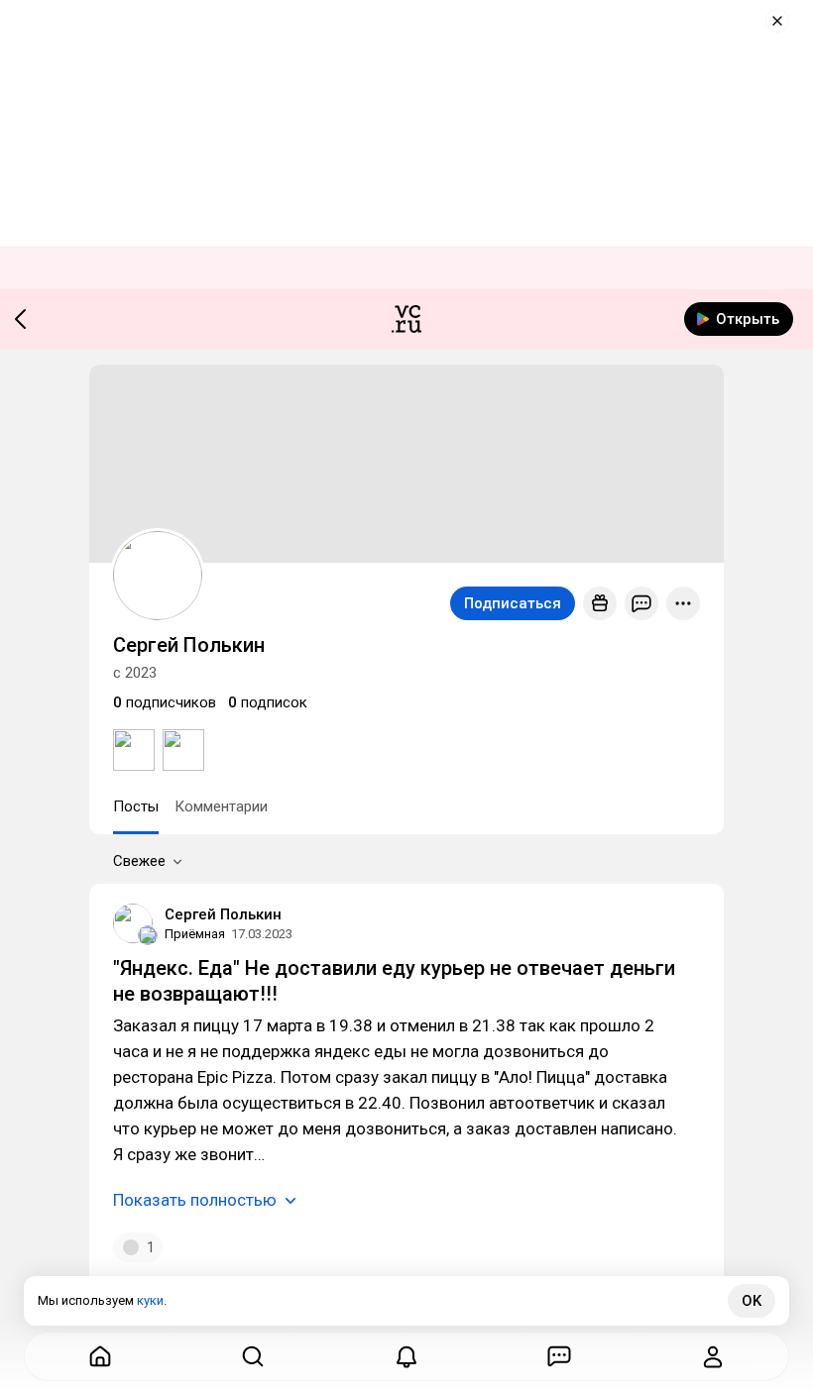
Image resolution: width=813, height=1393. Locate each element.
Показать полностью (195, 1200)
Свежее (139, 861)
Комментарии (221, 806)
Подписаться (512, 603)
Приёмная (195, 933)
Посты (136, 806)
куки (150, 1300)
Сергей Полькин (223, 914)
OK (751, 1301)
